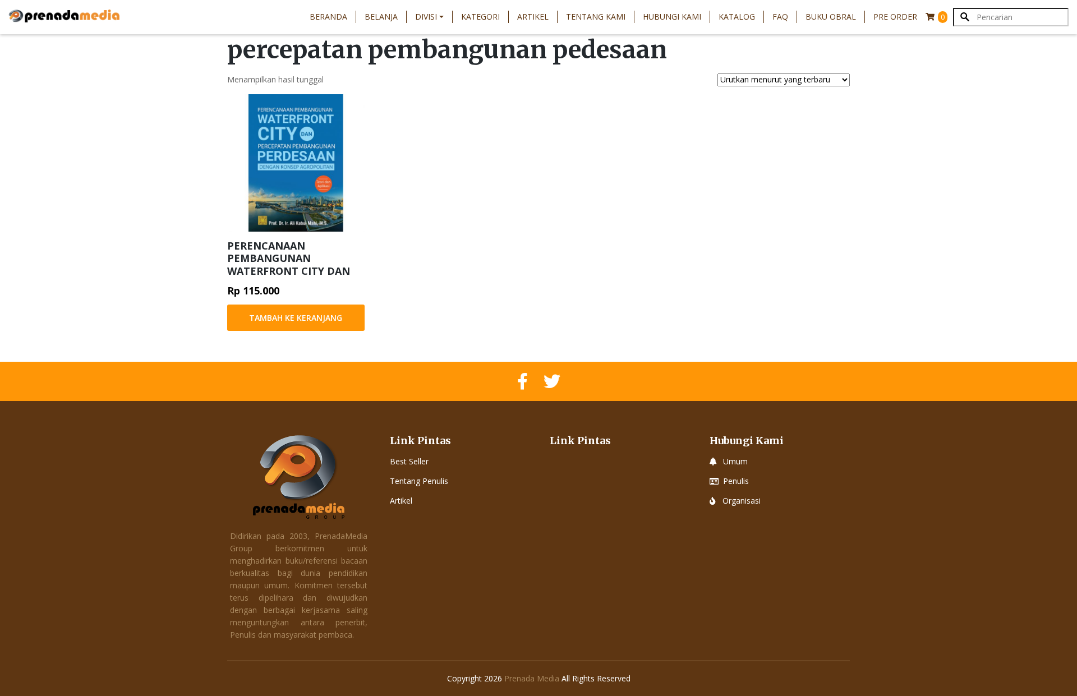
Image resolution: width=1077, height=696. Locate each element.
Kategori (480, 16)
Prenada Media (531, 678)
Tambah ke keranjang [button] (295, 317)
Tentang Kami (595, 16)
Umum (735, 461)
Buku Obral (831, 16)
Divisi (426, 16)
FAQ (780, 16)
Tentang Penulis (419, 481)
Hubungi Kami (672, 16)
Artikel (533, 16)
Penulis (736, 481)
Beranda (328, 16)
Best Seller (409, 461)
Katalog (737, 16)
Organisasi (741, 500)
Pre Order (895, 16)
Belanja (381, 16)
